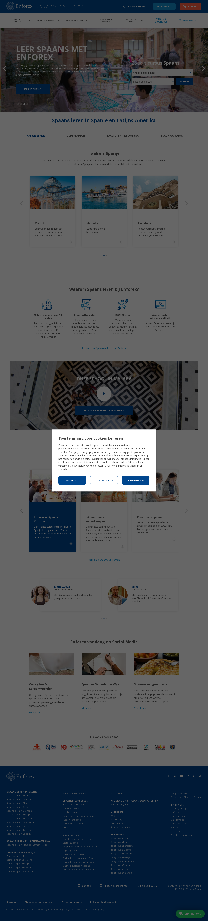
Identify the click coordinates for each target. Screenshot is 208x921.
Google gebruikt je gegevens (84, 452)
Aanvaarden (136, 480)
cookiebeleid (65, 469)
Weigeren (72, 480)
